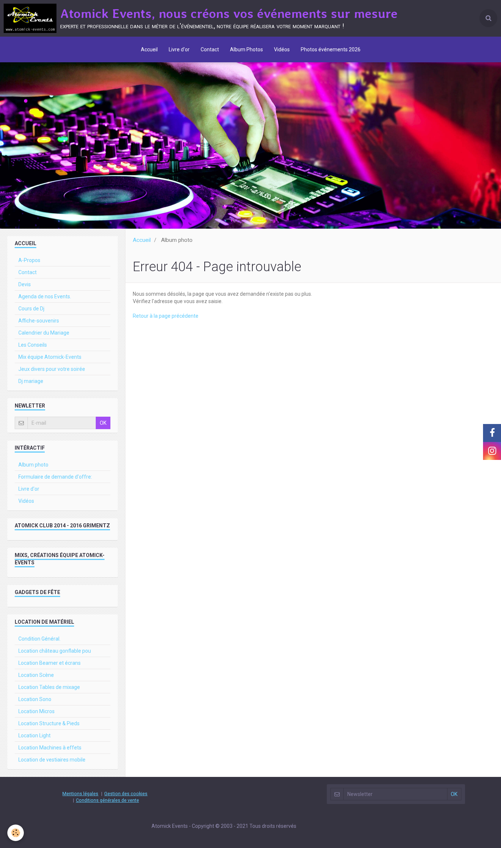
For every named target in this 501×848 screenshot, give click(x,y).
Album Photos (246, 49)
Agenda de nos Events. (44, 296)
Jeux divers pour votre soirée (51, 369)
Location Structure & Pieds (49, 723)
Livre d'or (179, 49)
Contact (210, 49)
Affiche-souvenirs (38, 321)
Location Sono (34, 699)
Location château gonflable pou (54, 651)
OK (103, 423)
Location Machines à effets (49, 748)
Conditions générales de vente (107, 800)
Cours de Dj (31, 308)
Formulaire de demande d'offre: (55, 477)
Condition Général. (39, 639)
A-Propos (29, 260)
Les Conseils (32, 345)
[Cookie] (15, 833)
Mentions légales (80, 793)
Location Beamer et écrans (49, 663)
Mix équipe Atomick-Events (49, 357)
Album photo (33, 465)
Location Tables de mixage (49, 687)
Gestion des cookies (125, 793)
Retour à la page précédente (165, 316)
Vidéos (282, 49)
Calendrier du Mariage (43, 333)
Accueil (149, 49)
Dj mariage (30, 381)
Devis (24, 284)
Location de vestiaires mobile (51, 760)
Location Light (34, 735)
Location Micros (36, 711)
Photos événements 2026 (331, 49)
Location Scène (36, 675)
